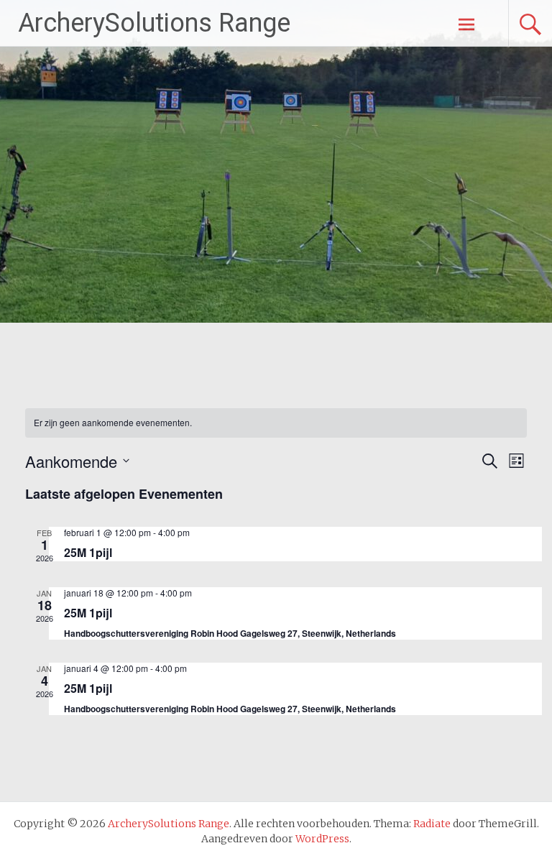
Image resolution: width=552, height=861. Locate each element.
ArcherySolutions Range (154, 23)
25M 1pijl (88, 552)
